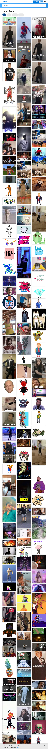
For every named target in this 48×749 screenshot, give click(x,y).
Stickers (14, 14)
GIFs (9, 14)
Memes (21, 14)
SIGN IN (41, 1)
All (4, 14)
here (18, 747)
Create (36, 1)
